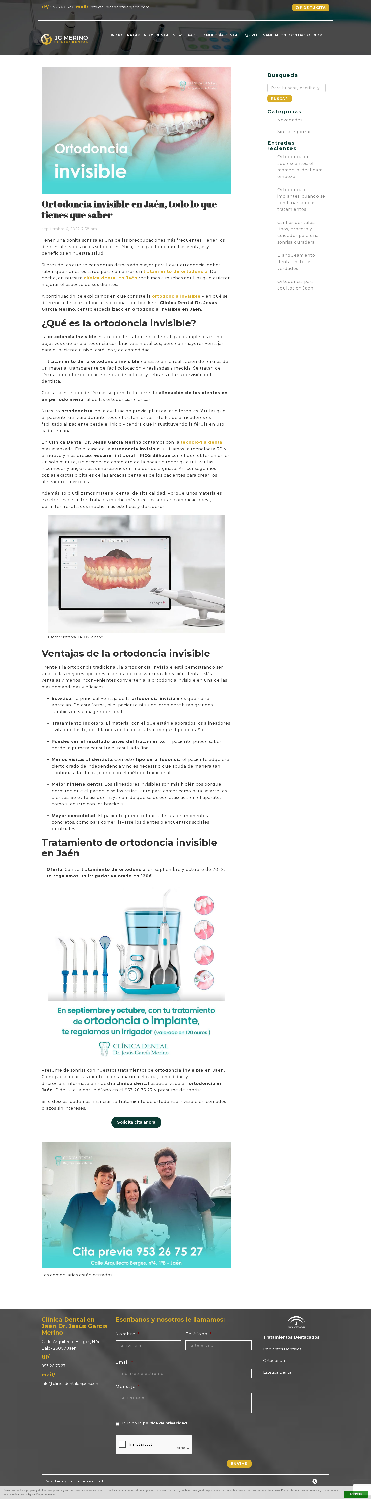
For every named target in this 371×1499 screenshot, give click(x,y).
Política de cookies (74, 1494)
